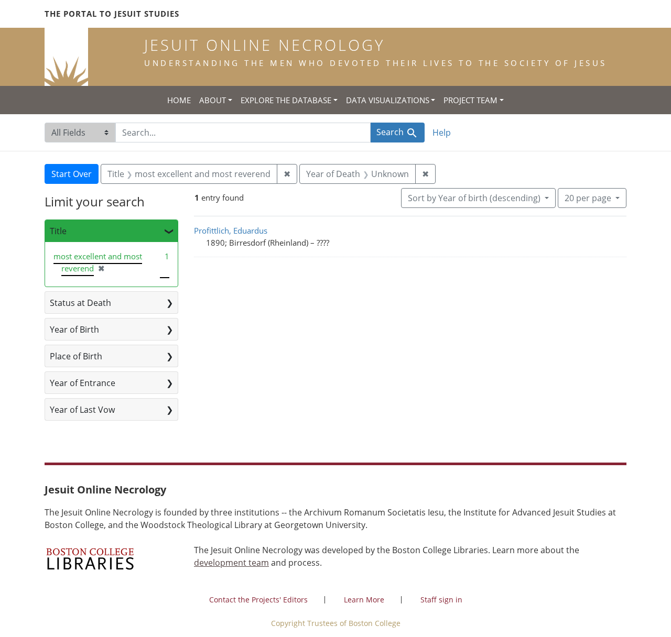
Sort (474, 198)
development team (231, 562)
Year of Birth (74, 329)
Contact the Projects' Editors (258, 600)
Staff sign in (441, 600)
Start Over (71, 174)
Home (179, 100)
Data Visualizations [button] (387, 100)
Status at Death (80, 303)
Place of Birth (76, 356)
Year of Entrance (82, 383)
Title (58, 231)
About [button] (212, 100)
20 (588, 198)
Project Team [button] (470, 100)
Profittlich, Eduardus (230, 230)
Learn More (364, 600)
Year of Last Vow (82, 409)
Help (441, 132)
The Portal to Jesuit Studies (112, 13)
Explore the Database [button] (286, 100)
